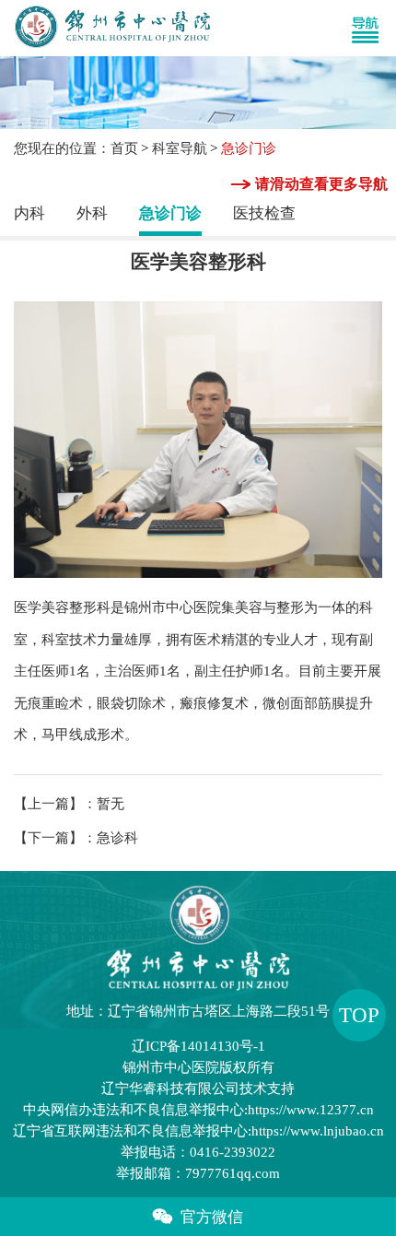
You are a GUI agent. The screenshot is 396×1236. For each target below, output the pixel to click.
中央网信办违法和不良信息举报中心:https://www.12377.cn (198, 1109)
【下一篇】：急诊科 (76, 837)
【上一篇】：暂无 (69, 803)
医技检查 (264, 213)
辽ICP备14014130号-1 (198, 1046)
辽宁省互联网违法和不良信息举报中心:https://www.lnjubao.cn (198, 1131)
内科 (29, 213)
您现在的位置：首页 (76, 148)
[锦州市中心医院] (109, 28)
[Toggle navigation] (372, 28)
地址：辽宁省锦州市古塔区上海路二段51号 (198, 1011)
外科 (92, 213)
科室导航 (179, 148)
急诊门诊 (170, 213)
